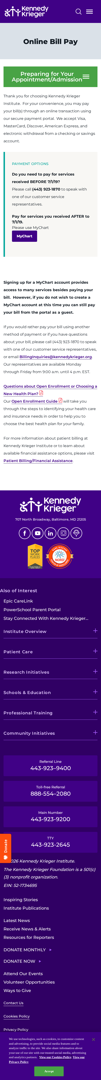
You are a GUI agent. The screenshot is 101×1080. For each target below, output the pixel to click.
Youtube (37, 533)
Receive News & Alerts (27, 929)
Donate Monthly (25, 949)
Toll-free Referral (51, 791)
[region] (50, 1056)
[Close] (93, 1039)
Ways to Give (17, 990)
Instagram (63, 533)
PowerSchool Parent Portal (32, 609)
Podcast (76, 533)
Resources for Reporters (29, 937)
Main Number (50, 816)
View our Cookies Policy (55, 1057)
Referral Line (50, 765)
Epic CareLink (18, 601)
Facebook (25, 533)
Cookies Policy (17, 1016)
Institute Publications (26, 908)
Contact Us (13, 1003)
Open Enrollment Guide (35, 401)
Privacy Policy (16, 1029)
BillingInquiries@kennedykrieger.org (55, 357)
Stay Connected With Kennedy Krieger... (46, 618)
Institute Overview (25, 631)
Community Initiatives (29, 733)
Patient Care (18, 651)
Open (89, 12)
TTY (50, 842)
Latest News (17, 920)
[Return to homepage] (37, 12)
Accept (49, 1071)
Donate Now (19, 961)
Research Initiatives (26, 672)
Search (79, 12)
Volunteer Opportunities (29, 982)
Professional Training (28, 713)
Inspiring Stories (21, 899)
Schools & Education (27, 692)
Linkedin (50, 533)
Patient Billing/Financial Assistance (38, 461)
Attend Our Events (23, 973)
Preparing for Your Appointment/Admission (47, 76)
